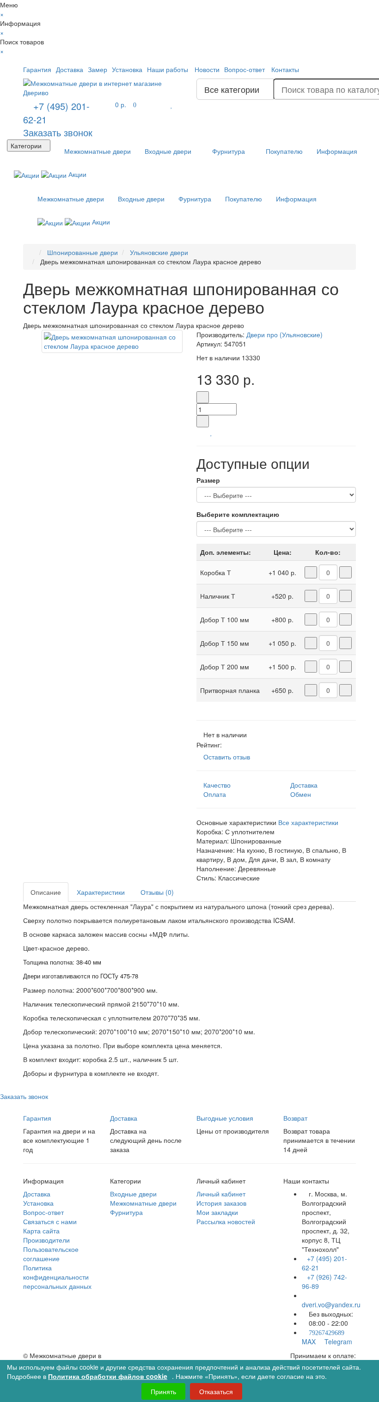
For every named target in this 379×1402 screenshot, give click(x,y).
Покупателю (283, 151)
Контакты (285, 69)
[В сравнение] (217, 432)
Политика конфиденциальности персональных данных (57, 1277)
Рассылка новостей (225, 1221)
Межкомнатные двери (96, 151)
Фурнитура (227, 151)
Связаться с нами (50, 1221)
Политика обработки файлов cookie (107, 1376)
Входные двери (168, 151)
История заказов (221, 1203)
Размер (208, 480)
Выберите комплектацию (237, 514)
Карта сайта (41, 1230)
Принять (163, 1391)
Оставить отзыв (226, 756)
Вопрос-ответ (244, 69)
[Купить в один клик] (206, 432)
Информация (337, 151)
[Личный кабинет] (348, 69)
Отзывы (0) (157, 892)
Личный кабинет (220, 1193)
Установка (127, 69)
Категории (26, 145)
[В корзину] (199, 432)
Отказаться (216, 1391)
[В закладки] (211, 432)
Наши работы (167, 69)
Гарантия (37, 69)
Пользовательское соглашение (51, 1253)
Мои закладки (217, 1212)
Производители (46, 1239)
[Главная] (32, 252)
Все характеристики (308, 822)
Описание (46, 892)
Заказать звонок (57, 132)
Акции (76, 174)
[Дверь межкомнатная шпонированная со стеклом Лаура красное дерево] (112, 341)
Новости (207, 69)
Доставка (69, 69)
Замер (97, 69)
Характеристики (101, 892)
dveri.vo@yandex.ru (331, 1304)
